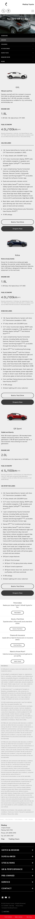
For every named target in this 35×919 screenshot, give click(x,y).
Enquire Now (5, 57)
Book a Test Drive (17, 222)
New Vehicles (9, 819)
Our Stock (5, 53)
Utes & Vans (8, 862)
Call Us (3, 10)
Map (2, 839)
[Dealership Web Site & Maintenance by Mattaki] (5, 912)
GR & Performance (12, 869)
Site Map (11, 905)
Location (8, 10)
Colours (4, 44)
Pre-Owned (7, 875)
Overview (4, 35)
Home (2, 819)
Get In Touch (17, 661)
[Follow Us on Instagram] (9, 897)
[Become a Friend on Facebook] (3, 897)
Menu (32, 10)
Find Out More (17, 645)
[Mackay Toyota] (4, 4)
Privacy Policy (19, 905)
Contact (6, 888)
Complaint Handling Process (9, 908)
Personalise (17, 612)
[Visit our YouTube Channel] (6, 897)
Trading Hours (14, 839)
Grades (3, 40)
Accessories (5, 48)
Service (5, 881)
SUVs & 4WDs (18, 819)
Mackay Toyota (28, 4)
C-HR (25, 819)
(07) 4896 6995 (11, 833)
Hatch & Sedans (10, 850)
